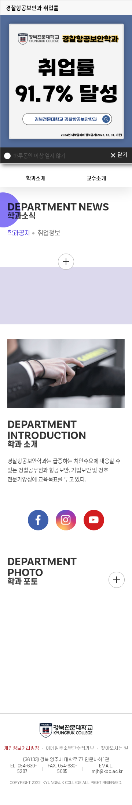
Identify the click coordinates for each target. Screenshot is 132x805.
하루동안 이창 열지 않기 (39, 155)
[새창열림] (38, 520)
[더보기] (66, 262)
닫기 (122, 155)
